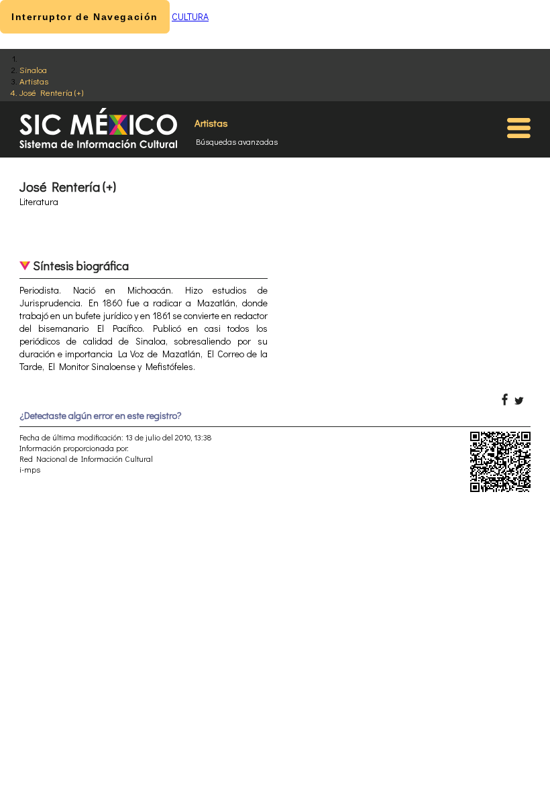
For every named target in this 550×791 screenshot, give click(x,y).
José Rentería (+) (51, 92)
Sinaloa (33, 69)
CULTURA (190, 16)
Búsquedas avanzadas (237, 141)
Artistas (33, 80)
